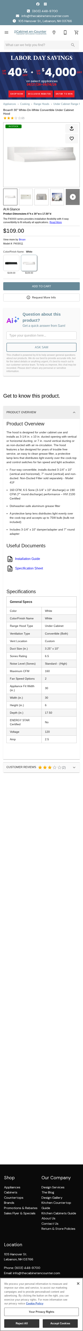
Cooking (25, 103)
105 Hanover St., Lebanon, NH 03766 (45, 21)
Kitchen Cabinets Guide (59, 1213)
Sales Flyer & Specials (19, 1213)
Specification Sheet (29, 568)
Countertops (13, 1197)
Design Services (53, 1187)
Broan (22, 239)
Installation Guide (27, 559)
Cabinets (10, 1192)
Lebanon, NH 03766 (18, 1259)
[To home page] (30, 32)
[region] (41, 1304)
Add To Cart (41, 286)
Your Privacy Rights (41, 1311)
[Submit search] (72, 45)
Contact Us (50, 1223)
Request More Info (44, 297)
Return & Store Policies (58, 1229)
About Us (48, 1218)
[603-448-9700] (65, 32)
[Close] (78, 1283)
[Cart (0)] (76, 32)
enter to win (64, 93)
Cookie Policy (34, 1303)
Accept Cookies (60, 1323)
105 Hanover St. (15, 1254)
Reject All (22, 1323)
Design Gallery (52, 1197)
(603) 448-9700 (44, 11)
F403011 (18, 243)
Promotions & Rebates (20, 1208)
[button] (6, 32)
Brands (9, 1203)
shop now (16, 93)
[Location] (54, 32)
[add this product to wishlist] (71, 138)
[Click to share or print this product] (71, 128)
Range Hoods (41, 103)
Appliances (9, 103)
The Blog (48, 1192)
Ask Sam (41, 347)
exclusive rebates (39, 93)
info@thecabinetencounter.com (45, 16)
